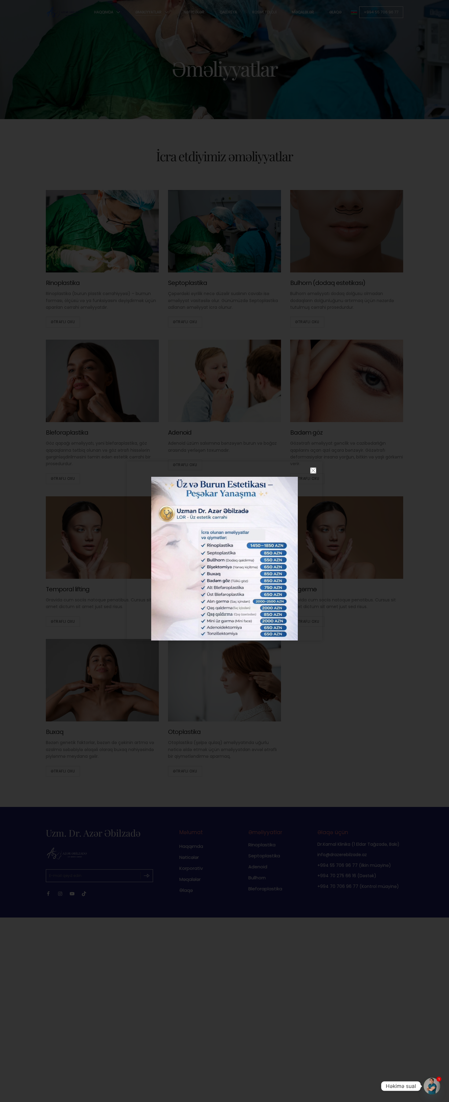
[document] (224, 551)
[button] (313, 470)
